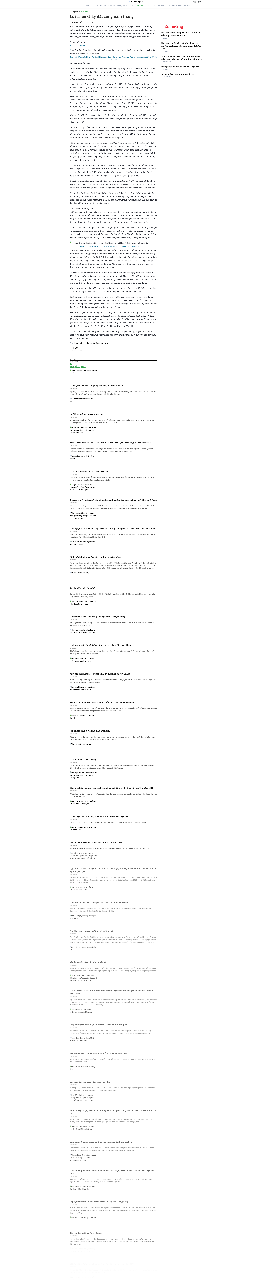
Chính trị (111, 6)
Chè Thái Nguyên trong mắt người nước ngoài (92, 931)
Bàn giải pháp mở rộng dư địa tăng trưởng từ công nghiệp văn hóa (102, 702)
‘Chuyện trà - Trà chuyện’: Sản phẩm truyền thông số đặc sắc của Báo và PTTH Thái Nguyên (113, 500)
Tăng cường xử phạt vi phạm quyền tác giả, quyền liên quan (99, 1024)
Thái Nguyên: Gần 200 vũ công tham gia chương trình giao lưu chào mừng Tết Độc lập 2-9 (112, 528)
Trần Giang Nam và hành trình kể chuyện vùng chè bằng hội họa (101, 1142)
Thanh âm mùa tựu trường (83, 759)
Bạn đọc (187, 6)
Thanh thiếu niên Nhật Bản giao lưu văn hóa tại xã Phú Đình (99, 902)
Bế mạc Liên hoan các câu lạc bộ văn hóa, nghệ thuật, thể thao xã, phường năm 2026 (110, 442)
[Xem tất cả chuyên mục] (201, 6)
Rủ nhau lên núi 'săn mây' (82, 588)
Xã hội (148, 6)
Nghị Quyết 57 (122, 6)
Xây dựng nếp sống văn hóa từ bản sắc (88, 962)
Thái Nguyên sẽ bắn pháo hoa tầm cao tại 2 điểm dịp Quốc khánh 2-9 (102, 645)
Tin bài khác (78, 366)
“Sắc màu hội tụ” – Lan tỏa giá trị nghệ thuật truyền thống (97, 616)
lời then (76, 343)
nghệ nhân (104, 343)
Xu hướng (174, 27)
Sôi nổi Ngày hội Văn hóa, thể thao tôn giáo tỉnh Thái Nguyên (99, 816)
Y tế (154, 6)
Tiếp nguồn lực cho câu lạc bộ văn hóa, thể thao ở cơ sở (96, 385)
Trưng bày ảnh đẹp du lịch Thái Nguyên (89, 471)
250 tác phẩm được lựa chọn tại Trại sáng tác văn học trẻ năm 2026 (102, 1264)
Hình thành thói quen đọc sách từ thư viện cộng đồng (95, 557)
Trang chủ (74, 12)
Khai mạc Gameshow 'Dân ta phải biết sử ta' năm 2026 (96, 842)
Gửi (71, 364)
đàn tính (83, 343)
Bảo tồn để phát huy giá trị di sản (86, 1233)
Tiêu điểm (85, 6)
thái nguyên (91, 343)
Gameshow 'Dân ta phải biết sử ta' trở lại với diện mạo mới (98, 1053)
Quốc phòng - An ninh (174, 6)
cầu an (98, 343)
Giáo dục (161, 6)
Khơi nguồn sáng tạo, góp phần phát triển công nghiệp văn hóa (100, 674)
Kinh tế (132, 6)
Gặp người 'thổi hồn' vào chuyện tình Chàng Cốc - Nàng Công (99, 1201)
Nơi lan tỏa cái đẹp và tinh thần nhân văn (90, 731)
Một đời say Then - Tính (79, 45)
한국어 (199, 2)
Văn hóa (140, 6)
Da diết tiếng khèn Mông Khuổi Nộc (86, 414)
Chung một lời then (78, 42)
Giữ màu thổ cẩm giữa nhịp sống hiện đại (90, 1082)
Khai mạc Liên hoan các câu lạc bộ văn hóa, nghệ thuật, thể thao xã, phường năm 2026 (111, 788)
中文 (194, 2)
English (189, 2)
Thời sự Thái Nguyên (98, 6)
